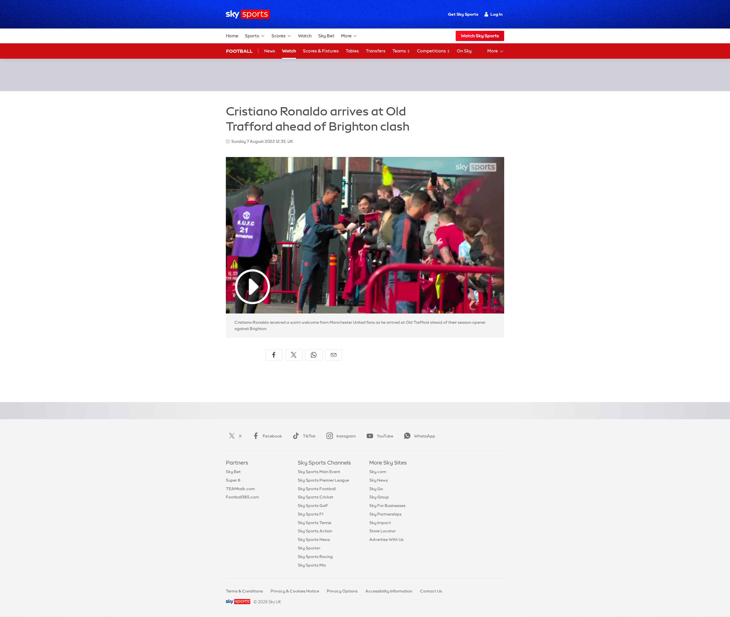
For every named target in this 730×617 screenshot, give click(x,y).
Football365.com (242, 497)
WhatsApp (424, 436)
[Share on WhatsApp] (313, 355)
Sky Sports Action (315, 531)
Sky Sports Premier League (323, 480)
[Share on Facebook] (273, 355)
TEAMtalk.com (240, 489)
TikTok (309, 436)
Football (239, 51)
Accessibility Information (388, 591)
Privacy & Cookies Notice (295, 591)
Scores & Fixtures (321, 51)
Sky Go (376, 489)
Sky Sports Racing (315, 557)
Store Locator (382, 531)
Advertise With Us (386, 539)
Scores (278, 36)
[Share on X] (293, 355)
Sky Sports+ (309, 548)
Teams (399, 51)
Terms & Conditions (244, 591)
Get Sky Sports (463, 14)
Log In (496, 14)
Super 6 (233, 480)
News (269, 51)
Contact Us (431, 591)
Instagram (346, 436)
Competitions (432, 51)
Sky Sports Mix (312, 565)
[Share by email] (333, 355)
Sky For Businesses (387, 506)
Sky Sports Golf (313, 506)
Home (232, 36)
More (346, 36)
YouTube (385, 436)
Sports (252, 36)
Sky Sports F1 (310, 514)
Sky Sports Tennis (314, 523)
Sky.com (377, 472)
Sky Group (379, 497)
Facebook (272, 436)
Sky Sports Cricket (315, 497)
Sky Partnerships (385, 514)
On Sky (464, 51)
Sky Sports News (314, 539)
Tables (352, 51)
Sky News (378, 480)
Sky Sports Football (317, 489)
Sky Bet (326, 36)
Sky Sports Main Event (319, 472)
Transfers (376, 51)
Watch (305, 36)
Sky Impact (380, 523)
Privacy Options (342, 591)
